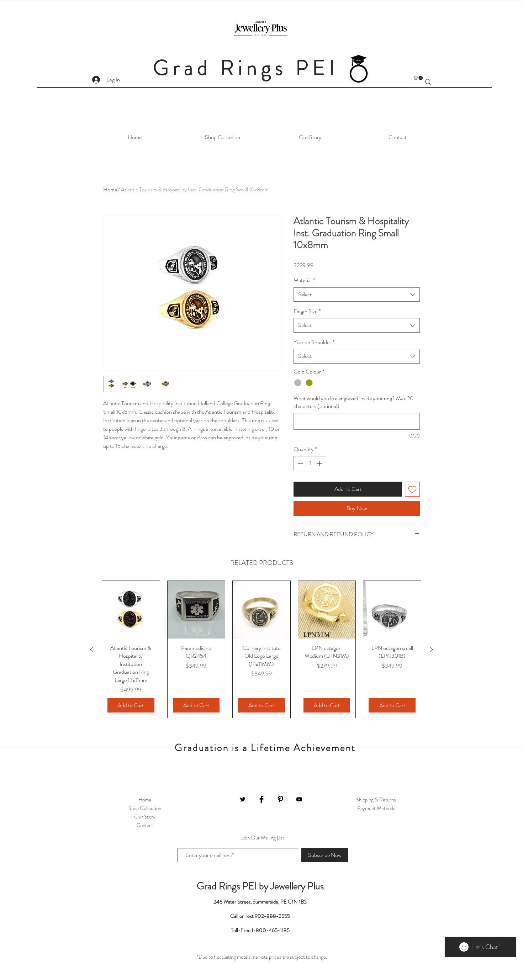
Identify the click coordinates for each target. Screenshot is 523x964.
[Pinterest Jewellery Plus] (280, 799)
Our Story (144, 817)
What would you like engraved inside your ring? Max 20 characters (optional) (353, 402)
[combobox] (357, 294)
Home (110, 189)
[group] (261, 649)
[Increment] (320, 463)
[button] (418, 78)
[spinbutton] (310, 463)
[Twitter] (242, 799)
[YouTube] (299, 799)
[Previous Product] (91, 649)
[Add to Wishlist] (412, 489)
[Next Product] (431, 649)
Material (304, 280)
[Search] (428, 82)
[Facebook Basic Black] (261, 799)
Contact (144, 825)
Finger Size (307, 311)
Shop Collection (144, 808)
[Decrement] (300, 463)
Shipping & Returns (376, 800)
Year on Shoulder (314, 342)
